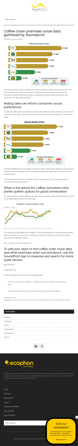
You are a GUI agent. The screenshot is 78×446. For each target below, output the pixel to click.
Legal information (9, 415)
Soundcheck (45, 300)
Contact (6, 402)
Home (6, 389)
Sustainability (8, 329)
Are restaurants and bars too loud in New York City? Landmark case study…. (34, 291)
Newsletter (7, 393)
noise (30, 300)
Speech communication (57, 300)
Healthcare (7, 321)
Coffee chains (23, 300)
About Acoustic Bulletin (11, 406)
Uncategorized (9, 333)
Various (13, 297)
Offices (6, 325)
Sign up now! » (61, 439)
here (29, 243)
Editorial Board (8, 398)
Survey (68, 300)
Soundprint (15, 95)
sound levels (37, 300)
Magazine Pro (31, 439)
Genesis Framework (44, 439)
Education (7, 317)
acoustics (15, 300)
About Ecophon (9, 411)
